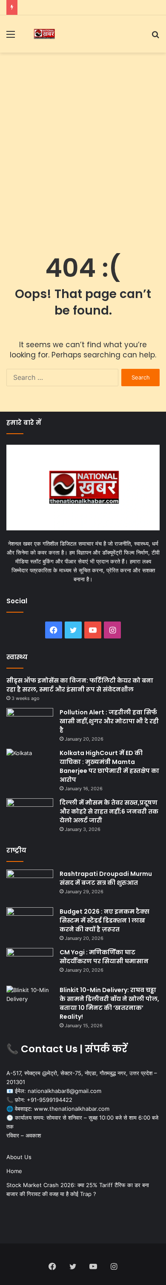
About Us (18, 1157)
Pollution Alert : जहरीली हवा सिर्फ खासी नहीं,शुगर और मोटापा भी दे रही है (109, 721)
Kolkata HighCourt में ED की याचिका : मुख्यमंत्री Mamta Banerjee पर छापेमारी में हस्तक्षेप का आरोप (109, 766)
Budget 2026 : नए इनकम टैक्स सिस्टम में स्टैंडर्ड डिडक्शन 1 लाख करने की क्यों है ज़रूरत (104, 920)
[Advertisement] (83, 143)
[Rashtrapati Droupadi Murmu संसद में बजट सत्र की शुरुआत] (29, 885)
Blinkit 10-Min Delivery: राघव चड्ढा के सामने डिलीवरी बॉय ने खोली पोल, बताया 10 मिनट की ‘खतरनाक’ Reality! (109, 1003)
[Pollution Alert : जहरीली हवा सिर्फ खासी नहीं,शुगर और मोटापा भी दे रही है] (29, 724)
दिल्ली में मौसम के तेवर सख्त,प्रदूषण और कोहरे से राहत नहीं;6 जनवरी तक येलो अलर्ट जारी (109, 811)
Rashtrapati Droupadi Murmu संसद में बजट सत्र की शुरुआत (106, 878)
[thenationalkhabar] (44, 34)
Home (14, 1171)
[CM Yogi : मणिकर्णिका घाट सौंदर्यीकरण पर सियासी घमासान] (29, 964)
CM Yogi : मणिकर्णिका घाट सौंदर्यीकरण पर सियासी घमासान (104, 956)
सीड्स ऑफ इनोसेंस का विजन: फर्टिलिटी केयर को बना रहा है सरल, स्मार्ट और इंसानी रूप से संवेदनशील (79, 685)
